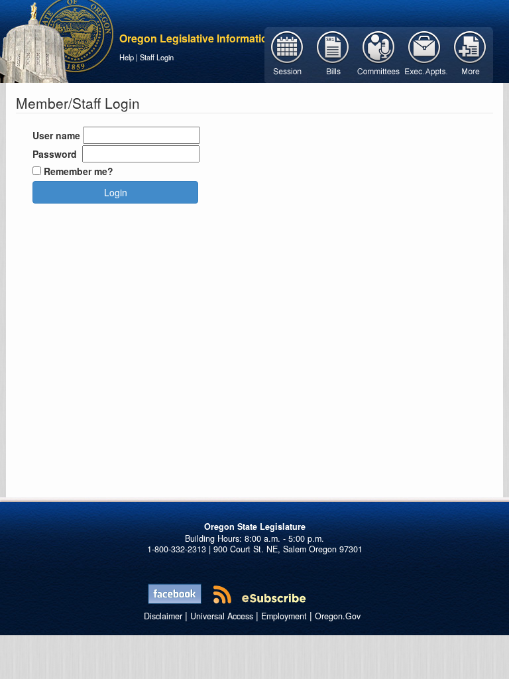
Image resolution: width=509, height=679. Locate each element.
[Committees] (379, 53)
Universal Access (221, 616)
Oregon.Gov (338, 616)
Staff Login (157, 57)
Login (115, 192)
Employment (284, 616)
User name (56, 135)
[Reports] (470, 53)
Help (126, 57)
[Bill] (333, 53)
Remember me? (78, 171)
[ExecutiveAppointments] (424, 53)
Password (54, 153)
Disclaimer (163, 616)
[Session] (287, 53)
